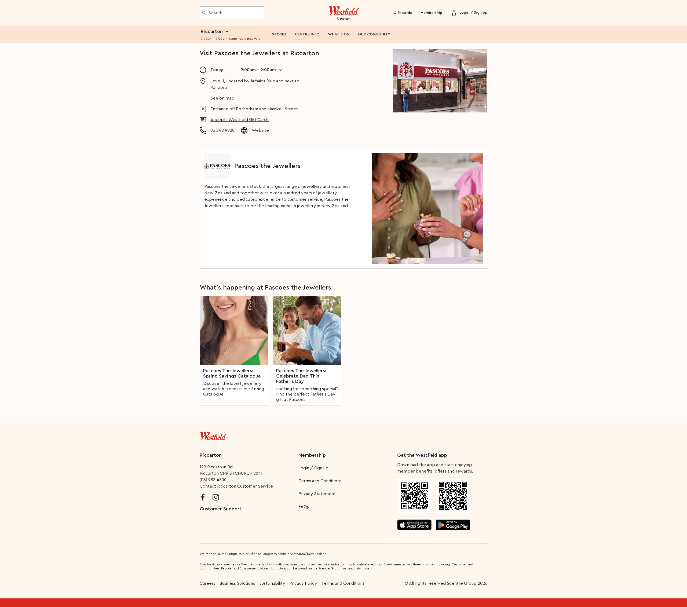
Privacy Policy (303, 583)
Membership (431, 13)
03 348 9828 (222, 130)
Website (260, 130)
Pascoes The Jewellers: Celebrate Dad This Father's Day (301, 376)
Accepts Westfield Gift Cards (239, 120)
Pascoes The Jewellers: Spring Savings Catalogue (232, 373)
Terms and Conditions (320, 481)
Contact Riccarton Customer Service (236, 486)
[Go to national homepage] (213, 435)
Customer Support (221, 508)
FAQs (303, 506)
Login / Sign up (313, 468)
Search (215, 13)
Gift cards (402, 13)
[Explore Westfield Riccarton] (343, 12)
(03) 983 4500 (213, 480)
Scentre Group (462, 583)
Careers (207, 583)
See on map (222, 98)
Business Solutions (237, 583)
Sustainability (272, 583)
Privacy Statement (317, 494)
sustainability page (355, 568)
